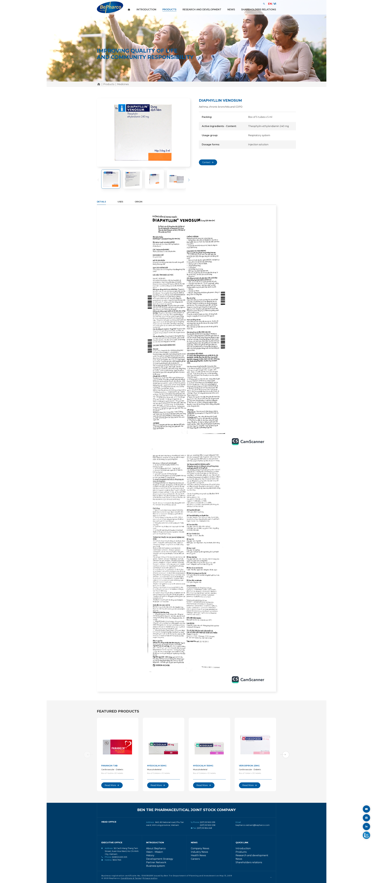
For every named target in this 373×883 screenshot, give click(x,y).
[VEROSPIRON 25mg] (255, 740)
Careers (195, 859)
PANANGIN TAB (109, 765)
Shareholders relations (258, 9)
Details (101, 201)
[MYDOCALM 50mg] (163, 740)
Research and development (202, 9)
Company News (200, 848)
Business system (155, 866)
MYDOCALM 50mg (157, 765)
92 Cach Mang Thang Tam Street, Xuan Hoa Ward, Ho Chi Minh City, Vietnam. (122, 851)
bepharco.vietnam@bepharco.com (253, 825)
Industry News (199, 852)
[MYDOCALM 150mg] (209, 740)
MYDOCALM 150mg (203, 765)
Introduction (146, 9)
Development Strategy (159, 859)
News (231, 9)
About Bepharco (156, 848)
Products (169, 9)
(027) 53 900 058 (207, 825)
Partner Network (156, 862)
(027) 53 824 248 (204, 828)
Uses (120, 201)
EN (270, 3)
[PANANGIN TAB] (117, 740)
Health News (198, 855)
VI (274, 3)
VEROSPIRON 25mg (249, 765)
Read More (110, 785)
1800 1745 (116, 860)
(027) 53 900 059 (207, 822)
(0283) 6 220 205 (119, 857)
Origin (138, 201)
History (150, 855)
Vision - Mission (154, 852)
